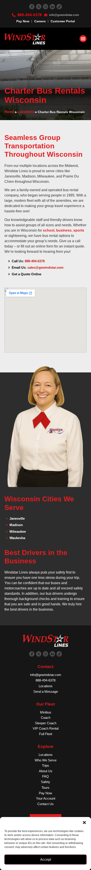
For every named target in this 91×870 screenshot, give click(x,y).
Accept (45, 859)
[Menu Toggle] (83, 38)
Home (9, 112)
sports (78, 230)
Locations (26, 112)
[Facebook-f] (31, 6)
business (64, 230)
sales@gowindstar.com (45, 267)
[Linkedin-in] (52, 6)
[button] (84, 822)
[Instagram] (45, 6)
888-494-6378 (35, 261)
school (48, 230)
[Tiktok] (59, 6)
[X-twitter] (38, 6)
